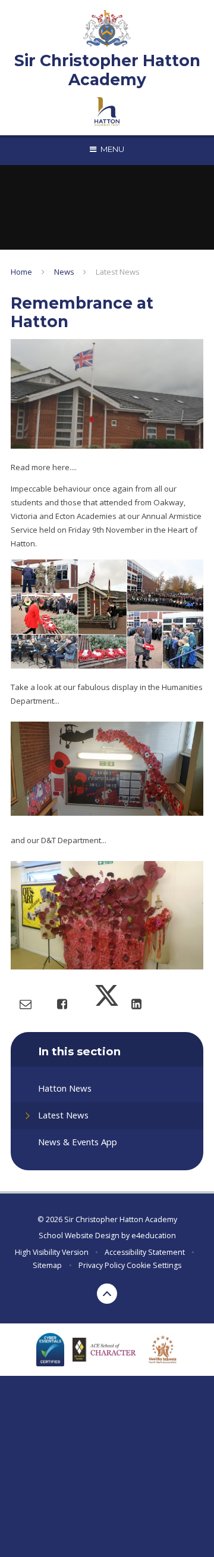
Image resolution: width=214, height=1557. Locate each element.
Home (21, 271)
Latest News (118, 271)
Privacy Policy (101, 1265)
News (64, 271)
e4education (153, 1235)
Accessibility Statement (145, 1252)
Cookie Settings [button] (154, 1265)
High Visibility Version (52, 1252)
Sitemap (47, 1265)
